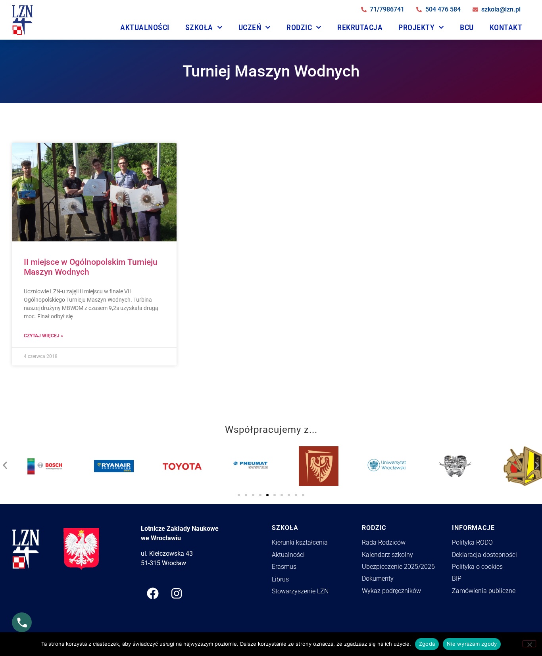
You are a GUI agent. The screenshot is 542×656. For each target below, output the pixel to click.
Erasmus (284, 566)
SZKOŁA (199, 27)
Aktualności (144, 27)
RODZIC (299, 27)
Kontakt (506, 27)
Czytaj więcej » (43, 336)
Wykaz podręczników (391, 591)
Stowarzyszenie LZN (300, 591)
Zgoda (427, 644)
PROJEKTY (416, 27)
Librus (280, 579)
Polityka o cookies (477, 566)
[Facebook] (153, 593)
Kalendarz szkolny (387, 554)
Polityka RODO (472, 542)
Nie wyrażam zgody (472, 644)
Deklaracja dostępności (484, 554)
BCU (467, 27)
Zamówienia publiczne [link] (483, 591)
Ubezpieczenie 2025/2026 (398, 566)
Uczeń (249, 27)
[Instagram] (176, 593)
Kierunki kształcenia (300, 542)
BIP (456, 578)
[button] (5, 463)
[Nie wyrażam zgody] (529, 643)
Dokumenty (378, 578)
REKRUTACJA (359, 27)
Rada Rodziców (384, 542)
